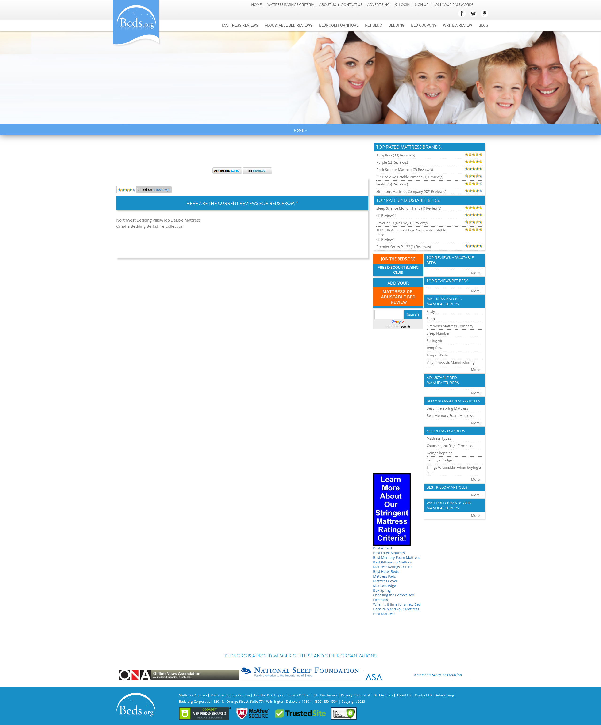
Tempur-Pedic (438, 355)
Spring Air (435, 340)
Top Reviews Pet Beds (447, 280)
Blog (483, 25)
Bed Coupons (423, 25)
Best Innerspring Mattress (447, 408)
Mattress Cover (385, 580)
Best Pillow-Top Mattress (393, 562)
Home (256, 5)
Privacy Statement (355, 695)
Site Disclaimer (325, 695)
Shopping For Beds (446, 431)
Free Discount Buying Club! (398, 270)
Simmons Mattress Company (450, 326)
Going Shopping (439, 452)
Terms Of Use (299, 695)
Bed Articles (383, 695)
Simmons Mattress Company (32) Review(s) (411, 191)
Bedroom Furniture (338, 25)
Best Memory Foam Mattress (396, 557)
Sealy (431, 311)
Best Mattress (384, 613)
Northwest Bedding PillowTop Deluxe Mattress (158, 220)
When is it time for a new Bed (397, 604)
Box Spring (382, 590)
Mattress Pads (384, 576)
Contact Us (351, 5)
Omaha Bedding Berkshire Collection (149, 226)
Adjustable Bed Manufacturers (443, 380)
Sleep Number (438, 333)
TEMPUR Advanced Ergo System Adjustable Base (411, 232)
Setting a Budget (440, 460)
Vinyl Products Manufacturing (450, 362)
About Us (327, 5)
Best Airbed (382, 548)
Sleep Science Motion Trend (398, 208)
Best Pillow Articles (447, 487)
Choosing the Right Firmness (450, 445)
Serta (431, 318)
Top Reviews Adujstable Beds (450, 260)
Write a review (457, 25)
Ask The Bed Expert (269, 695)
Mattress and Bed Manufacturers (444, 301)
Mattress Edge (384, 585)
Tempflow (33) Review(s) (395, 155)
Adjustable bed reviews (288, 25)
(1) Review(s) (431, 208)
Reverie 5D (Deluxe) (392, 222)
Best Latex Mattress (389, 552)
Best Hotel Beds (386, 571)
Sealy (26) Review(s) (392, 184)
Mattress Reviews (240, 25)
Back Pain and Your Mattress (396, 609)
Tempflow (434, 347)
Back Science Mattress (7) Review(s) (404, 169)
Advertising (378, 5)
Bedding (397, 25)
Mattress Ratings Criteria (290, 5)
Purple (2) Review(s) (392, 162)
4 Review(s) (161, 189)
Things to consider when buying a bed (454, 469)
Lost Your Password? (453, 5)
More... (476, 272)
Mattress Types (439, 438)
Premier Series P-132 (393, 246)
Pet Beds (373, 25)
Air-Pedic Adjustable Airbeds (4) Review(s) (409, 176)
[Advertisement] (242, 153)
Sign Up (421, 5)
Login (404, 5)
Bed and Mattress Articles (453, 401)
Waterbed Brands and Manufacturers (449, 505)
